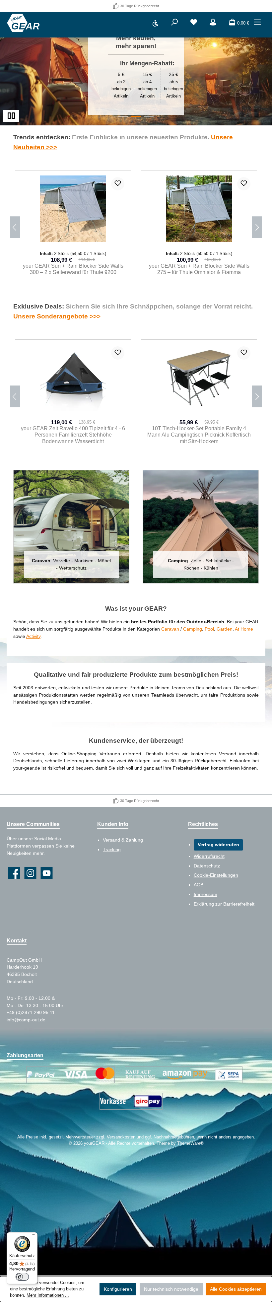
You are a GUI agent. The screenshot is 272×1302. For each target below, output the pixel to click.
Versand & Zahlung (123, 840)
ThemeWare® (190, 1143)
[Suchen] (174, 23)
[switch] (22, 1277)
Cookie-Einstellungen (216, 875)
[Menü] (257, 23)
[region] (136, 68)
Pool (209, 629)
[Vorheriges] (15, 227)
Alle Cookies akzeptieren (236, 1289)
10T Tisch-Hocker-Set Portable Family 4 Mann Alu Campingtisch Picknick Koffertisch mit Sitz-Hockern (73, 435)
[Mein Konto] (213, 23)
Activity (33, 636)
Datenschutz (207, 865)
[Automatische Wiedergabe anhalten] (11, 116)
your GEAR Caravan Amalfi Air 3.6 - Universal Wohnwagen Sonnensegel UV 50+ (199, 269)
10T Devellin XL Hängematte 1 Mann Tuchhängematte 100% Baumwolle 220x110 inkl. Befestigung (199, 435)
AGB (198, 884)
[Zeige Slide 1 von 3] (123, 116)
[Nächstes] (257, 227)
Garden (225, 629)
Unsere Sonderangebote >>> (57, 316)
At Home (244, 629)
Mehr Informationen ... (48, 1295)
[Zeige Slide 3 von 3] (149, 116)
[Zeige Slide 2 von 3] (136, 116)
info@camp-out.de (26, 1019)
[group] (136, 68)
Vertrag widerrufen (218, 844)
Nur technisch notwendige (171, 1289)
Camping (192, 629)
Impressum (205, 894)
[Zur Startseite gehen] (23, 23)
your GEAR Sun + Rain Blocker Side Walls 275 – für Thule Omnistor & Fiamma (73, 269)
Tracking (112, 849)
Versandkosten (121, 1137)
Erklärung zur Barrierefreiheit (224, 904)
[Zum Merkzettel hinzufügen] (117, 183)
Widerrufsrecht (209, 856)
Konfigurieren (118, 1289)
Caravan (170, 629)
